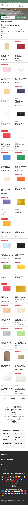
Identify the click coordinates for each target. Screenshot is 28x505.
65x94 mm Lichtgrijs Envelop (6, 343)
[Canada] (10, 476)
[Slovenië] (24, 479)
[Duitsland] (16, 476)
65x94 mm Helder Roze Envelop (6, 298)
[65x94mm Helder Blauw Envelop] (7, 157)
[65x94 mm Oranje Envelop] (21, 179)
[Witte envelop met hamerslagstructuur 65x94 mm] (7, 378)
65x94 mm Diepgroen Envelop (21, 167)
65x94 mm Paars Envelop (5, 211)
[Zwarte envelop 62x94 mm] (21, 245)
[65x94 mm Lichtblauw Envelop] (7, 245)
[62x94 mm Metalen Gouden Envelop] (21, 289)
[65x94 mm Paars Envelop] (7, 202)
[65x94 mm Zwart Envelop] (21, 114)
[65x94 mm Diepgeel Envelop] (7, 224)
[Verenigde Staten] (17, 481)
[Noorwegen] (8, 479)
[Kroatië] (19, 477)
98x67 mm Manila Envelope (5, 56)
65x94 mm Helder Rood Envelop (6, 145)
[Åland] (2, 476)
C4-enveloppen (18, 433)
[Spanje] (9, 481)
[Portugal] (16, 479)
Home (2, 21)
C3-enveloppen (7, 433)
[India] (13, 477)
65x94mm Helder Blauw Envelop (5, 167)
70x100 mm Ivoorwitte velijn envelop (20, 321)
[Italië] (16, 477)
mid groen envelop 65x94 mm (6, 276)
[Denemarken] (13, 476)
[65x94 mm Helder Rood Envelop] (7, 136)
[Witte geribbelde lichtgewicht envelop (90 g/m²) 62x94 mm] (21, 378)
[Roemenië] (19, 479)
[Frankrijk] (24, 476)
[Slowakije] (6, 481)
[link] (5, 398)
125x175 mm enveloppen (6, 440)
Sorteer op (3, 35)
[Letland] (21, 477)
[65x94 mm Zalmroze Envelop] (7, 310)
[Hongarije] (5, 477)
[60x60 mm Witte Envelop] (7, 114)
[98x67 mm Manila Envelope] (7, 46)
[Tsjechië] (12, 481)
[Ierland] (10, 477)
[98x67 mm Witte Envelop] (21, 224)
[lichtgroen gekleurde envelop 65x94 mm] (21, 333)
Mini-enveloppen (19, 446)
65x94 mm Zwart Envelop (19, 124)
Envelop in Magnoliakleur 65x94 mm (5, 189)
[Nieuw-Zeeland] (5, 479)
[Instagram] (14, 486)
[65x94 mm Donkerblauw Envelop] (21, 91)
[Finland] (21, 476)
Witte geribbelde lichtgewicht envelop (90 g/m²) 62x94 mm (20, 389)
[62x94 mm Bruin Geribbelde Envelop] (21, 356)
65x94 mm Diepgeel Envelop (6, 233)
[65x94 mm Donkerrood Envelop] (21, 46)
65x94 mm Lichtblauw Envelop (7, 255)
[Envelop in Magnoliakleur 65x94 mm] (7, 179)
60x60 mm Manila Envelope (6, 100)
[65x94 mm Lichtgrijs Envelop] (7, 333)
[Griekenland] (2, 477)
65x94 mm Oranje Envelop (20, 189)
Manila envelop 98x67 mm (5, 366)
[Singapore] (21, 479)
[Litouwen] (24, 477)
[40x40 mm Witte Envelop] (21, 136)
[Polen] (13, 479)
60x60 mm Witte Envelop (5, 123)
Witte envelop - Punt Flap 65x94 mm (21, 79)
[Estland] (19, 476)
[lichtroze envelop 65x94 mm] (7, 69)
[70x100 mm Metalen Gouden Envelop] (21, 202)
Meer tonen (3, 33)
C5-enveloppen (7, 436)
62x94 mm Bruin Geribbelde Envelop (20, 366)
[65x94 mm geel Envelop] (21, 267)
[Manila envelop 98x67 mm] (7, 356)
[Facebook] (12, 486)
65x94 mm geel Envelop (19, 276)
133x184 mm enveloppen (18, 437)
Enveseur (12, 501)
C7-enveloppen (7, 443)
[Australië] (5, 476)
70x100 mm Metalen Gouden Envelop (20, 211)
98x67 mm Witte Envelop (19, 233)
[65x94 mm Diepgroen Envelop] (21, 157)
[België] (8, 476)
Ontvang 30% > (22, 17)
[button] (22, 5)
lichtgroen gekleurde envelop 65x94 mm (20, 344)
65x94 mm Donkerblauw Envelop (19, 102)
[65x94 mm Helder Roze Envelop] (7, 289)
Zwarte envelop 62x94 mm (19, 255)
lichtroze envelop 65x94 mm (6, 79)
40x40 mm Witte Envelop (19, 145)
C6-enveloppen (18, 439)
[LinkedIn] (15, 486)
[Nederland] (2, 479)
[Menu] (25, 5)
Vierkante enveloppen (6, 446)
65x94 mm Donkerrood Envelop (18, 57)
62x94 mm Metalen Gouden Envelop (20, 298)
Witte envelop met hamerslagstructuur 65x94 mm (7, 388)
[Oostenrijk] (10, 479)
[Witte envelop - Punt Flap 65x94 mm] (21, 69)
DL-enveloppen (18, 443)
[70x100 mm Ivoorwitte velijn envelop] (21, 310)
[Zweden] (20, 481)
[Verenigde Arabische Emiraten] (15, 481)
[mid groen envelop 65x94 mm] (7, 267)
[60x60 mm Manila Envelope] (7, 91)
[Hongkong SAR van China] (8, 477)
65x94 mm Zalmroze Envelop (6, 320)
